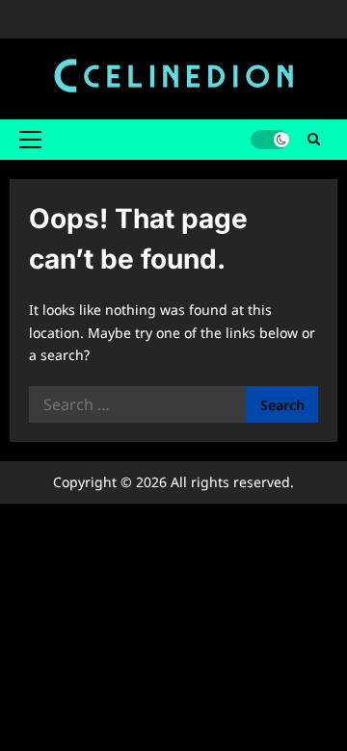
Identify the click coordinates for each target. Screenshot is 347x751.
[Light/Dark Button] (270, 139)
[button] (30, 139)
